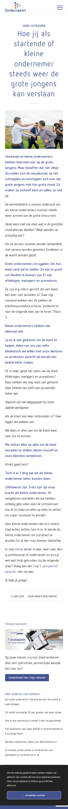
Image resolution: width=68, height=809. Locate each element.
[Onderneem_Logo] (28, 7)
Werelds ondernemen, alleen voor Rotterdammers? (31, 741)
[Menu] (58, 7)
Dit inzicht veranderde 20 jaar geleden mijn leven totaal (33, 712)
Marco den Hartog (46, 596)
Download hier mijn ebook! (27, 677)
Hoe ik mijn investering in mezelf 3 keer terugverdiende (33, 720)
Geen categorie (34, 26)
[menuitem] (58, 7)
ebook (19, 549)
